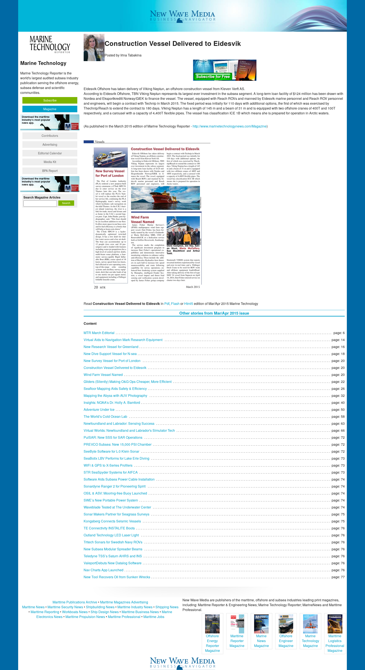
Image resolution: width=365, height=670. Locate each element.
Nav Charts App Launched (103, 569)
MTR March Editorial (99, 332)
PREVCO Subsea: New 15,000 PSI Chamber (117, 444)
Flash (175, 303)
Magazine (49, 109)
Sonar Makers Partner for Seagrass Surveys (116, 514)
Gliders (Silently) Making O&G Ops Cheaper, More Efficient (128, 381)
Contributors (50, 135)
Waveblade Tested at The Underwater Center (117, 507)
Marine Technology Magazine (310, 640)
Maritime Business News (141, 611)
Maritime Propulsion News (85, 616)
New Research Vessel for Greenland (111, 346)
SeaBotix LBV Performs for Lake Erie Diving (116, 458)
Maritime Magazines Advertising (124, 602)
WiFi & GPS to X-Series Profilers (108, 465)
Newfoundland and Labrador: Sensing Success (119, 423)
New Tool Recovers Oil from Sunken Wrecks (117, 576)
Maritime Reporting (45, 611)
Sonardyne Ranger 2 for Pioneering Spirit (115, 486)
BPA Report (50, 171)
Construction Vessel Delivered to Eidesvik (115, 367)
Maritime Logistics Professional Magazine (335, 643)
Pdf (166, 303)
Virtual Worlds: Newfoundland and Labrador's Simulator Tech (129, 430)
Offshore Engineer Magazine (286, 640)
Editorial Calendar (50, 153)
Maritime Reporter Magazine (237, 640)
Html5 (188, 303)
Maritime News (33, 606)
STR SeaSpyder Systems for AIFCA (111, 472)
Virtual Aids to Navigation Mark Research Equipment (123, 339)
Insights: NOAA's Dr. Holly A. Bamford (112, 402)
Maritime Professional (124, 616)
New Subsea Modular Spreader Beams (113, 549)
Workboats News (75, 611)
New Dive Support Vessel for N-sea (110, 353)
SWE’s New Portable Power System (111, 500)
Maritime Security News (65, 606)
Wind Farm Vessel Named (103, 374)
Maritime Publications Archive (75, 602)
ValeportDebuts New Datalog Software (113, 562)
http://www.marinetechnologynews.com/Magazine (230, 126)
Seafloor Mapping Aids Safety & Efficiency (115, 388)
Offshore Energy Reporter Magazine (212, 643)
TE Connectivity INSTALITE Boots (109, 528)
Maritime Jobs (153, 616)
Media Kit (50, 162)
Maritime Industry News (135, 606)
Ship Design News (105, 611)
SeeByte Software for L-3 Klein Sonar (111, 451)
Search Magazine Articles (41, 197)
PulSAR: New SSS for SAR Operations (113, 437)
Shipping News (166, 606)
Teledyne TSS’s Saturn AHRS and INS (113, 556)
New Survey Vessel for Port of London (112, 360)
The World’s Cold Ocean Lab (105, 416)
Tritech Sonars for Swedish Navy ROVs (113, 542)
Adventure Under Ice (99, 409)
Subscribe (50, 100)
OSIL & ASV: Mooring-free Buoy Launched (115, 493)
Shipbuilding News (100, 606)
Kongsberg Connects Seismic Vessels (112, 521)
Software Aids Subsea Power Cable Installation (119, 479)
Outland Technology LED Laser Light (111, 535)
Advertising (49, 144)
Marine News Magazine (261, 640)
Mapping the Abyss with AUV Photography (115, 395)
